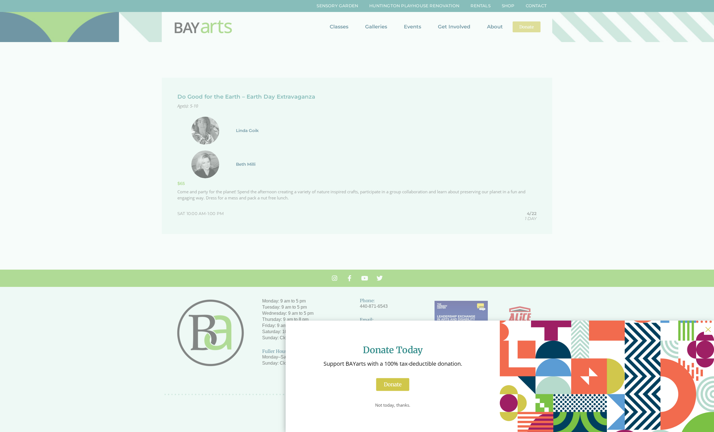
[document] (357, 216)
